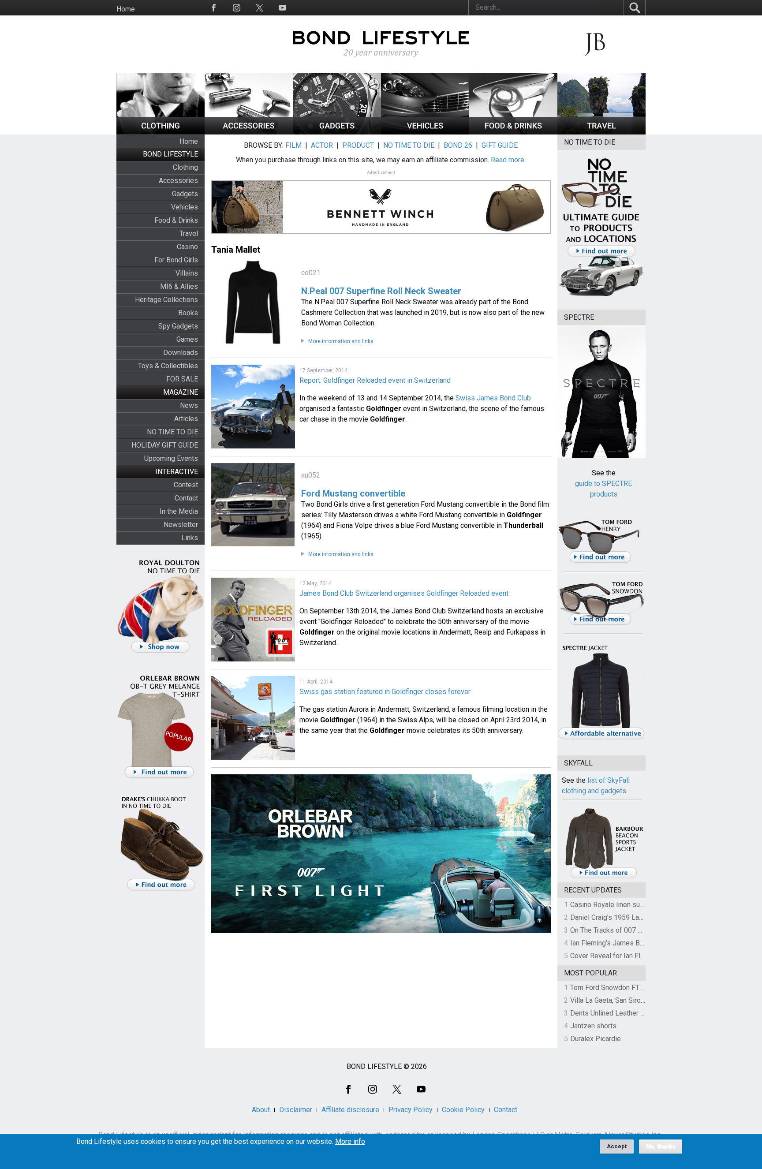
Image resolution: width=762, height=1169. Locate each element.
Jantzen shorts (593, 1026)
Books (188, 313)
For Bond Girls (176, 260)
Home (125, 9)
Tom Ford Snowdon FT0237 (612, 987)
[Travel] (601, 132)
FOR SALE (182, 379)
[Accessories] (249, 132)
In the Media (179, 511)
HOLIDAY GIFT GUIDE (164, 445)
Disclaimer (295, 1110)
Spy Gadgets (178, 326)
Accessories (178, 180)
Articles (186, 419)
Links (189, 538)
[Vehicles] (425, 132)
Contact (186, 498)
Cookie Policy (463, 1110)
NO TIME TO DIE (172, 432)
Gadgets (185, 194)
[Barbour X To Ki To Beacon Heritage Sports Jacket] (604, 877)
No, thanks (660, 1146)
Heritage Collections (166, 299)
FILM (293, 145)
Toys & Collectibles (168, 366)
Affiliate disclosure (350, 1110)
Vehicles (184, 207)
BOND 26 (458, 145)
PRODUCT (358, 145)
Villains (187, 273)
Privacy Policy (410, 1110)
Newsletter (181, 524)
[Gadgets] (337, 132)
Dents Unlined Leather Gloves (616, 1013)
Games (187, 339)
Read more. (508, 160)
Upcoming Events (171, 458)
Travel (188, 233)
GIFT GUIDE (500, 145)
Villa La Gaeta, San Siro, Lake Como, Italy (632, 1000)
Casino (187, 247)
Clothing (185, 167)
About (261, 1110)
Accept (617, 1146)
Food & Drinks (176, 220)
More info (350, 1142)
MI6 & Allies (179, 286)
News (189, 405)
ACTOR (322, 145)
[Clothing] (160, 132)
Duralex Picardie (595, 1039)
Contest (186, 485)
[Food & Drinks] (513, 132)
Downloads (180, 352)
